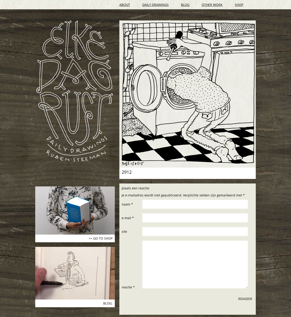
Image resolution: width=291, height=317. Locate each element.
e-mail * (128, 218)
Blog (185, 4)
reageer (245, 299)
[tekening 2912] (187, 94)
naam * (127, 204)
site (124, 231)
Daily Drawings (155, 4)
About (124, 4)
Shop (239, 4)
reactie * (128, 287)
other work (212, 4)
